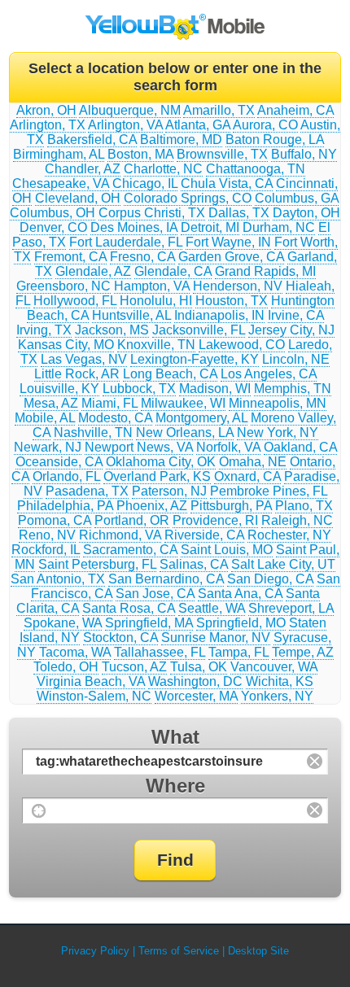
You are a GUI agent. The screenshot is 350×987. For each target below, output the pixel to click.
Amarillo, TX (219, 110)
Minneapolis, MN (277, 403)
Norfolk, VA (228, 447)
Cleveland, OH (77, 198)
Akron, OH (46, 110)
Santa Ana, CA (240, 593)
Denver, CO (53, 227)
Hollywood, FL (74, 301)
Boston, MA (140, 154)
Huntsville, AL (131, 315)
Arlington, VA (125, 125)
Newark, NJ (47, 447)
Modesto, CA (115, 418)
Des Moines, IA (133, 227)
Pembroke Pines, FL (268, 491)
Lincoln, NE (296, 359)
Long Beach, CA (170, 374)
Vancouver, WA (273, 667)
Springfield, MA (149, 623)
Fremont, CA (70, 257)
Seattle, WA (211, 608)
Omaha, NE (253, 462)
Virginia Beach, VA (91, 681)
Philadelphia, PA (65, 506)
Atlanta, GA (197, 125)
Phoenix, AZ (151, 506)
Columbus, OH (52, 213)
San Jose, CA (155, 593)
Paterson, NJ (169, 491)
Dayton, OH (306, 213)
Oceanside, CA (59, 462)
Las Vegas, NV (84, 359)
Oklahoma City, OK (161, 462)
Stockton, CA (120, 637)
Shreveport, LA (291, 608)
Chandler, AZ (82, 169)
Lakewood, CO (242, 345)
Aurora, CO (265, 125)
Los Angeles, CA (269, 374)
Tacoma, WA (75, 652)
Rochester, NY (289, 535)
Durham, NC (279, 227)
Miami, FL (109, 403)
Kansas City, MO (66, 345)
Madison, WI (215, 388)
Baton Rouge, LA (274, 139)
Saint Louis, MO (227, 550)
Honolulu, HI (156, 301)
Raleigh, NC (297, 520)
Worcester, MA (196, 696)
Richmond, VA (120, 535)
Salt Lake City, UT (283, 564)
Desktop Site (258, 951)
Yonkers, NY (277, 696)
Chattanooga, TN (255, 169)
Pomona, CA (54, 520)
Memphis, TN (292, 388)
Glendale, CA (173, 271)
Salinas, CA (194, 564)
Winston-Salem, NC (94, 696)
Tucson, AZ (134, 667)
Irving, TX (44, 330)
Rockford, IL (45, 550)
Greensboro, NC (63, 286)
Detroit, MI (210, 227)
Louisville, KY (59, 388)
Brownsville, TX (222, 154)
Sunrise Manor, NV (215, 637)
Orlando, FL (66, 476)
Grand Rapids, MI (265, 271)
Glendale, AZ (93, 271)
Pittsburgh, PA (231, 506)
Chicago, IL (144, 183)
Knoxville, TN (156, 345)
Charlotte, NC (163, 169)
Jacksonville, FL (198, 330)
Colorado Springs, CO (188, 198)
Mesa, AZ (51, 403)
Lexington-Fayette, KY (194, 359)
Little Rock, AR (77, 374)
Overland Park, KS (157, 476)
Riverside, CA (204, 535)
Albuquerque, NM (130, 110)
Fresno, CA (142, 257)
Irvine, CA (296, 315)
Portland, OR (131, 520)
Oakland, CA (300, 447)
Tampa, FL (238, 652)
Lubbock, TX (139, 388)
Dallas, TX (238, 213)
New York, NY (277, 432)
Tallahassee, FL (159, 652)
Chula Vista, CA (227, 183)
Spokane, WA (63, 623)
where (175, 786)
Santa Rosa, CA (128, 608)
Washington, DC (195, 681)
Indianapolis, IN (219, 315)
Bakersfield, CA (92, 139)
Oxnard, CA (247, 476)
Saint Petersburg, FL (97, 564)
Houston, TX (231, 301)
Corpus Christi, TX (151, 213)
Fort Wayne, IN (228, 242)
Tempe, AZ (303, 652)
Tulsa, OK (198, 667)
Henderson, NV (237, 286)
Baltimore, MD (181, 139)
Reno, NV (47, 535)
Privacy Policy (95, 951)
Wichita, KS (279, 681)
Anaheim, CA (295, 110)
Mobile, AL (45, 418)
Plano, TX (304, 506)
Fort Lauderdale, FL (125, 242)
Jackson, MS (112, 330)
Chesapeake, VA (60, 183)
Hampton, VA (152, 286)
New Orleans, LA (185, 432)
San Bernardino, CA (166, 579)
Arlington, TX (47, 125)
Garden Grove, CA (231, 257)
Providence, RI (215, 520)
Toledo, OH (65, 667)
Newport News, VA (139, 447)
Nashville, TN (93, 432)
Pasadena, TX (87, 491)
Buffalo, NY (304, 154)
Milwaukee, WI (183, 403)
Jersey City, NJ (291, 330)
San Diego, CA (270, 579)
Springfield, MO (241, 623)
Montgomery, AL (201, 418)
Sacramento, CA (130, 550)
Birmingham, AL (58, 154)
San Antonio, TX (58, 579)
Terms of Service (178, 951)
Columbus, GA (297, 198)
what (175, 737)
